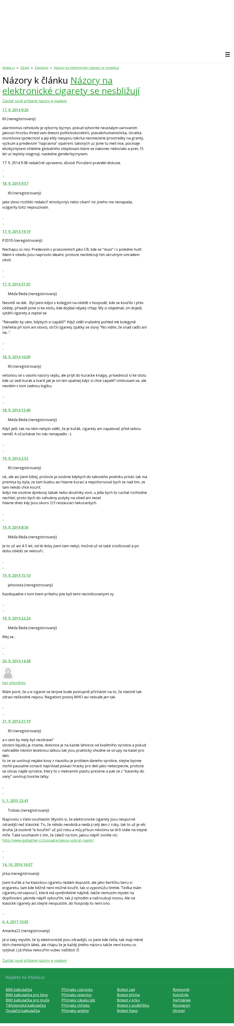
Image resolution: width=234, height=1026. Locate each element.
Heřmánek (182, 1000)
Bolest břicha (128, 994)
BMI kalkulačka (19, 989)
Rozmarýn (181, 1005)
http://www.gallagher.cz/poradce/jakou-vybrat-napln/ (48, 840)
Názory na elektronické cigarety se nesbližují (86, 67)
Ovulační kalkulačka (23, 1010)
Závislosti (41, 67)
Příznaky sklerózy (76, 994)
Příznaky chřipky (75, 1005)
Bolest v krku (128, 1000)
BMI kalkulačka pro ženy (27, 994)
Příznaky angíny (75, 1010)
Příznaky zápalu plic (78, 1000)
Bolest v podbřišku (133, 1005)
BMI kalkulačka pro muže (27, 1000)
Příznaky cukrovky (77, 989)
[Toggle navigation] (227, 54)
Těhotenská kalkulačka (26, 1005)
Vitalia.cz (8, 67)
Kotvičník (181, 994)
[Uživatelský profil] (8, 677)
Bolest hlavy (127, 1010)
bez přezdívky (14, 682)
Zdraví (24, 67)
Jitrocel (179, 1010)
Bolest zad (126, 989)
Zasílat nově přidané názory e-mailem (34, 100)
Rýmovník (181, 989)
